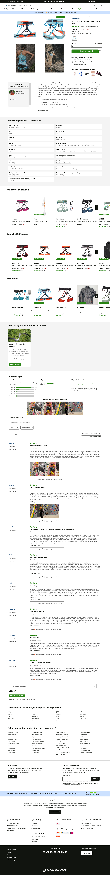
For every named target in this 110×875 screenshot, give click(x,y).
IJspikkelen (35, 737)
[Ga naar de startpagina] (73, 16)
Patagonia (11, 711)
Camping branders (37, 732)
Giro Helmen (83, 734)
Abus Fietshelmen (85, 750)
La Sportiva (11, 718)
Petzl (81, 720)
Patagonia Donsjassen (86, 752)
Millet (33, 714)
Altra (33, 711)
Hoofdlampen (12, 750)
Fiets (62, 8)
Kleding (6, 8)
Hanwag (82, 716)
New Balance (83, 714)
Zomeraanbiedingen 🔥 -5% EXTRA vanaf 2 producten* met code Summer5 (55, 12)
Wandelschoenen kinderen (39, 748)
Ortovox (10, 714)
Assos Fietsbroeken (85, 732)
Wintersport (54, 8)
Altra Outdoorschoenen (86, 746)
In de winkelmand (85, 51)
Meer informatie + (43, 110)
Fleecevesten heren (13, 743)
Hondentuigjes (84, 739)
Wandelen (24, 8)
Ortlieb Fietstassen (85, 743)
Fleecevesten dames (14, 737)
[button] (25, 29)
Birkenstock (83, 718)
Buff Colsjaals (83, 748)
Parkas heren (11, 741)
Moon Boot (35, 716)
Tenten (10, 746)
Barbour (34, 720)
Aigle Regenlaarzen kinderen (64, 737)
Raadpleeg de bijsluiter (63, 163)
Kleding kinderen (60, 732)
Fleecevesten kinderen (62, 734)
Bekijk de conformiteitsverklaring (66, 169)
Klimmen (44, 8)
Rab (9, 716)
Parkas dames (12, 734)
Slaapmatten (11, 748)
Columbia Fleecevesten (62, 747)
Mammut (75, 19)
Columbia (58, 714)
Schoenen (15, 8)
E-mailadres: (66, 775)
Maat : (74, 43)
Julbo (81, 711)
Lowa (9, 720)
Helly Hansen (35, 718)
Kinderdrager (35, 752)
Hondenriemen (84, 741)
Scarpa (58, 716)
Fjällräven (58, 711)
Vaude (57, 718)
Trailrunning (34, 8)
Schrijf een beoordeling (92, 26)
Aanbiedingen (96, 8)
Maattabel (98, 43)
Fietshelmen (35, 750)
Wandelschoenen (37, 739)
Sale (105, 8)
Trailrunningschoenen (38, 741)
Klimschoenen (36, 746)
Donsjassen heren (13, 739)
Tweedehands (84, 8)
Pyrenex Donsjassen (61, 743)
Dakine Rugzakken (61, 754)
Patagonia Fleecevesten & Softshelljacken (63, 740)
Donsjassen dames (13, 732)
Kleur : (81, 33)
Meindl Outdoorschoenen (63, 752)
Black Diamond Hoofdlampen (64, 750)
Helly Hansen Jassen (61, 745)
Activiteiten (71, 8)
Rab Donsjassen (84, 737)
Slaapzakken (11, 752)
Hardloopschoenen (37, 743)
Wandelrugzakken (37, 734)
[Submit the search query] (94, 6)
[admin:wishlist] (100, 51)
